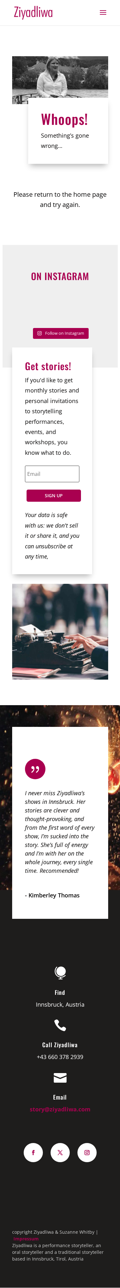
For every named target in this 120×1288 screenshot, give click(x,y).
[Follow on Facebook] (33, 1152)
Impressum (26, 1239)
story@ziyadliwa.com (60, 1109)
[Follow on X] (60, 1152)
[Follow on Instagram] (87, 1152)
